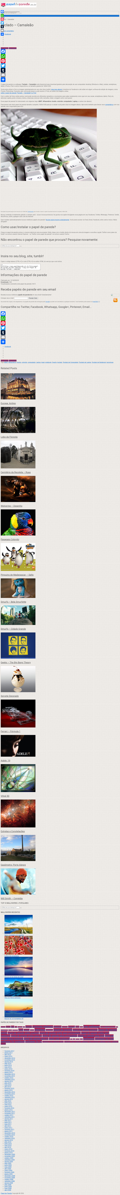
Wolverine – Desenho (11, 506)
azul (16, 1027)
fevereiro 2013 (9, 1088)
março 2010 (8, 1149)
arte (12, 1027)
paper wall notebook (59, 1038)
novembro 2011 (9, 1113)
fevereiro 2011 (9, 1129)
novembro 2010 (9, 1135)
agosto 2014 (8, 1062)
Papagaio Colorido (10, 539)
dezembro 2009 (9, 1154)
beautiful (20, 1027)
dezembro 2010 (9, 1133)
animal (8, 1027)
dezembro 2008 (9, 1176)
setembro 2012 (9, 1097)
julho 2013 (7, 1083)
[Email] (60, 75)
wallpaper (88, 1038)
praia (71, 1039)
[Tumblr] (60, 70)
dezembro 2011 (9, 1111)
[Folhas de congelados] (18, 954)
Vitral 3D (5, 796)
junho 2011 (8, 1122)
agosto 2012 (8, 1099)
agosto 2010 (8, 1140)
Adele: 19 (5, 760)
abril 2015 (7, 1054)
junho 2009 (8, 1165)
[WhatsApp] (60, 56)
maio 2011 (7, 1124)
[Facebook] (60, 51)
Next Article (12, 48)
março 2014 (8, 1069)
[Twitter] (60, 65)
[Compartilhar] (60, 79)
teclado (59, 362)
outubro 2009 (8, 1158)
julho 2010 (7, 1142)
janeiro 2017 (8, 1053)
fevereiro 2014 (9, 1070)
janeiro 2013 (8, 1090)
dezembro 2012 (9, 1092)
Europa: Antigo (8, 403)
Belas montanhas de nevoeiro (14, 935)
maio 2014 (7, 1067)
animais (3, 1027)
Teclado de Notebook (99, 362)
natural (32, 1030)
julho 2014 (7, 1063)
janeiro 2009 (8, 1174)
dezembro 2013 (9, 1074)
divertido (65, 1027)
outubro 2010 (8, 1136)
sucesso (78, 1039)
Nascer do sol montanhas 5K (13, 1019)
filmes (81, 1027)
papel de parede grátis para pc (26, 1035)
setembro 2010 (9, 1138)
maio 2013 (7, 1085)
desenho (58, 1026)
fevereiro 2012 (9, 1108)
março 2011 (8, 1128)
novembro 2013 (9, 1076)
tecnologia (109, 362)
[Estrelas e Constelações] (60, 814)
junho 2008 (8, 1186)
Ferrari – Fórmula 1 (10, 731)
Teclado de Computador (70, 362)
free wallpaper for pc (108, 1027)
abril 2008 (7, 1190)
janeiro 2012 (8, 1110)
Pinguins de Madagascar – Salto (17, 575)
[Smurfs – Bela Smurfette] (60, 588)
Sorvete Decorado (10, 696)
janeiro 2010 (8, 1153)
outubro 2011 (8, 1115)
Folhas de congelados (11, 956)
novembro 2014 (9, 1060)
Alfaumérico (12, 362)
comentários (109, 105)
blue (24, 1027)
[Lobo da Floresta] (60, 420)
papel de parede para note (91, 1035)
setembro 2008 (9, 1181)
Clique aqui (30, 211)
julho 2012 (7, 1101)
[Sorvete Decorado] (60, 679)
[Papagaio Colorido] (60, 522)
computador (31, 362)
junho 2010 (8, 1144)
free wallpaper (91, 1026)
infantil (10, 1030)
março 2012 (8, 1106)
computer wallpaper (42, 1026)
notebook (48, 362)
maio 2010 (7, 1145)
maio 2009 (7, 1167)
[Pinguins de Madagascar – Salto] (60, 557)
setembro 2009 (9, 1160)
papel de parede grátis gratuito (23, 1032)
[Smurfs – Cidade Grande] (60, 615)
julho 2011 (7, 1120)
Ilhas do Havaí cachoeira (12, 998)
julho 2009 (7, 1163)
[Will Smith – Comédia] (60, 881)
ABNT (6, 362)
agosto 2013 (8, 1081)
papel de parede (62, 1029)
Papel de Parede (6, 1193)
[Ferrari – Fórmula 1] (60, 714)
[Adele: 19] (60, 746)
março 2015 (8, 1056)
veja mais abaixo (56, 89)
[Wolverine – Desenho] (60, 489)
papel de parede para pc (36, 1038)
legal (43, 362)
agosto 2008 (8, 1183)
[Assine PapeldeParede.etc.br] (115, 300)
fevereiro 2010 (9, 1151)
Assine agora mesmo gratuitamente (57, 220)
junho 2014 (8, 1065)
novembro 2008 (9, 1177)
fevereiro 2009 (9, 1172)
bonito (19, 362)
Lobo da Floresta (9, 437)
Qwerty (54, 362)
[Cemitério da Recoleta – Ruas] (60, 455)
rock (74, 1039)
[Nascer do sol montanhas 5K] (18, 1017)
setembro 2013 (9, 1079)
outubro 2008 (8, 1179)
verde (81, 1039)
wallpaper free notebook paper (53, 1042)
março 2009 (8, 1170)
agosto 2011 (8, 1119)
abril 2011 (7, 1126)
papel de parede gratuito (85, 1029)
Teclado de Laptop (85, 362)
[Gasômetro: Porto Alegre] (60, 848)
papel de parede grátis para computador (60, 1032)
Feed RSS (95, 301)
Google (48, 301)
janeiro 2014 (8, 1072)
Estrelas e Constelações (13, 831)
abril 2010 (7, 1147)
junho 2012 (8, 1103)
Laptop (38, 362)
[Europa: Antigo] (60, 386)
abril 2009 (7, 1169)
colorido (24, 362)
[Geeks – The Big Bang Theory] (60, 645)
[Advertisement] (38, 196)
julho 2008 (7, 1185)
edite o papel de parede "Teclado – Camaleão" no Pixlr (18, 93)
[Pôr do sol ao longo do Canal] (18, 975)
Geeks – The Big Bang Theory (16, 662)
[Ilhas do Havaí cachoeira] (18, 996)
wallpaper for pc (33, 1041)
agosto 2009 (8, 1161)
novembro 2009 (9, 1156)
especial (71, 1027)
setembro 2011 (9, 1117)
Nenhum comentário (7, 31)
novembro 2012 (9, 1094)
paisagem (49, 1030)
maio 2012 (7, 1104)
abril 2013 (7, 1087)
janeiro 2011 (8, 1131)
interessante (15, 1030)
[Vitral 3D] (60, 778)
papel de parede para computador (59, 1035)
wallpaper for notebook (13, 1041)
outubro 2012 (8, 1095)
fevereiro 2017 (9, 1051)
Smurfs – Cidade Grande (13, 629)
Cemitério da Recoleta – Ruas (16, 472)
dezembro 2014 (9, 1058)
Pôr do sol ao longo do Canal (13, 977)
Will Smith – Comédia (12, 898)
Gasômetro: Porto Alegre (13, 865)
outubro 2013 (8, 1078)
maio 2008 (7, 1188)
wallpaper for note (104, 1038)
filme (77, 1027)
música (27, 1030)
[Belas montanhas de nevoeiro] (18, 933)
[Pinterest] (60, 60)
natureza (39, 1029)
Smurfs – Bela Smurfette (13, 602)
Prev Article (4, 48)
